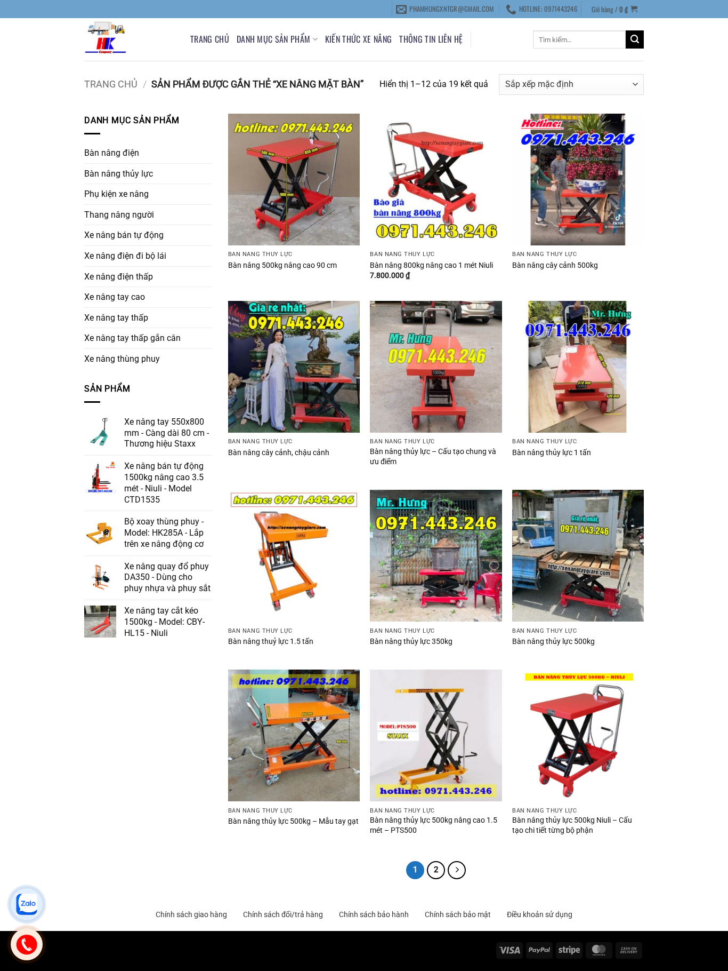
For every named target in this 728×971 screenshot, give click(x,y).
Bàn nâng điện (111, 153)
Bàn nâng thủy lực (118, 174)
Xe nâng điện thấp (118, 277)
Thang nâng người (119, 215)
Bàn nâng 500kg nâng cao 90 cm (282, 265)
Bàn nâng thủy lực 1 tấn (551, 452)
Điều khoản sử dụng (539, 914)
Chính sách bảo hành (374, 914)
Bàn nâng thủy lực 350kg (411, 641)
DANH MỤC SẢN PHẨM (273, 39)
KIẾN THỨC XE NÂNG (358, 39)
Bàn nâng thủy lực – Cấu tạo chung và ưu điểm (433, 456)
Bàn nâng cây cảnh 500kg (555, 265)
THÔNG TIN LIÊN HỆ (431, 39)
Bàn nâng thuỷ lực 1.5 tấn (270, 641)
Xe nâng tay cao (114, 297)
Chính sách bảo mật (458, 914)
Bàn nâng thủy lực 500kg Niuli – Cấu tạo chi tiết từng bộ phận (572, 825)
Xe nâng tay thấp (116, 318)
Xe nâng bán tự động (124, 235)
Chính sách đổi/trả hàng (283, 914)
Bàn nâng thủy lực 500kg (553, 641)
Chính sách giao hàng (191, 914)
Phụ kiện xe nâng (116, 194)
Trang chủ (209, 39)
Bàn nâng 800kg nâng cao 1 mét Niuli (431, 265)
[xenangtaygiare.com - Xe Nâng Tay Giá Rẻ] (129, 39)
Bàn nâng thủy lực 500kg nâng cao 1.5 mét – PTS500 (433, 825)
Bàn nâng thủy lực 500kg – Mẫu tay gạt (293, 821)
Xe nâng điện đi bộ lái (125, 256)
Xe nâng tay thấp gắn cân (132, 338)
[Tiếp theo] (457, 870)
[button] (615, 9)
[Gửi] (635, 39)
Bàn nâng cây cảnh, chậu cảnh (278, 452)
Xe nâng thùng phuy (122, 359)
